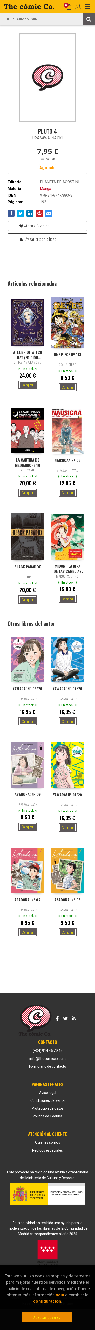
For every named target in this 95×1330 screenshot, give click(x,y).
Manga (45, 188)
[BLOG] (74, 1017)
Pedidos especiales (47, 1150)
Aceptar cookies (46, 1317)
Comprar (27, 384)
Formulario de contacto (47, 1066)
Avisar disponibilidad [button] (40, 239)
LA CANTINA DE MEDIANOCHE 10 (27, 462)
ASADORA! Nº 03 (67, 899)
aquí (60, 1294)
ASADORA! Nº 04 (27, 899)
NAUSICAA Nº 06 (67, 460)
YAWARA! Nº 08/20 (27, 688)
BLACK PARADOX (27, 566)
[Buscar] (89, 19)
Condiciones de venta (47, 1100)
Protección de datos (48, 1108)
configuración (47, 1301)
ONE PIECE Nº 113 (67, 354)
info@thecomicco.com (47, 1059)
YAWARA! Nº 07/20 (67, 688)
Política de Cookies (48, 1116)
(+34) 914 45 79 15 (48, 1051)
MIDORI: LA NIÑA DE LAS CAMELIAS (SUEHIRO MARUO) (67, 568)
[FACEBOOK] (57, 1017)
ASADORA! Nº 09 (28, 794)
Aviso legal (47, 1093)
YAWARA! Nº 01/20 (67, 794)
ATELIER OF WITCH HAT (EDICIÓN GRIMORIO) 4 (27, 355)
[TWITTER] (65, 1017)
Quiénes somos (47, 1142)
